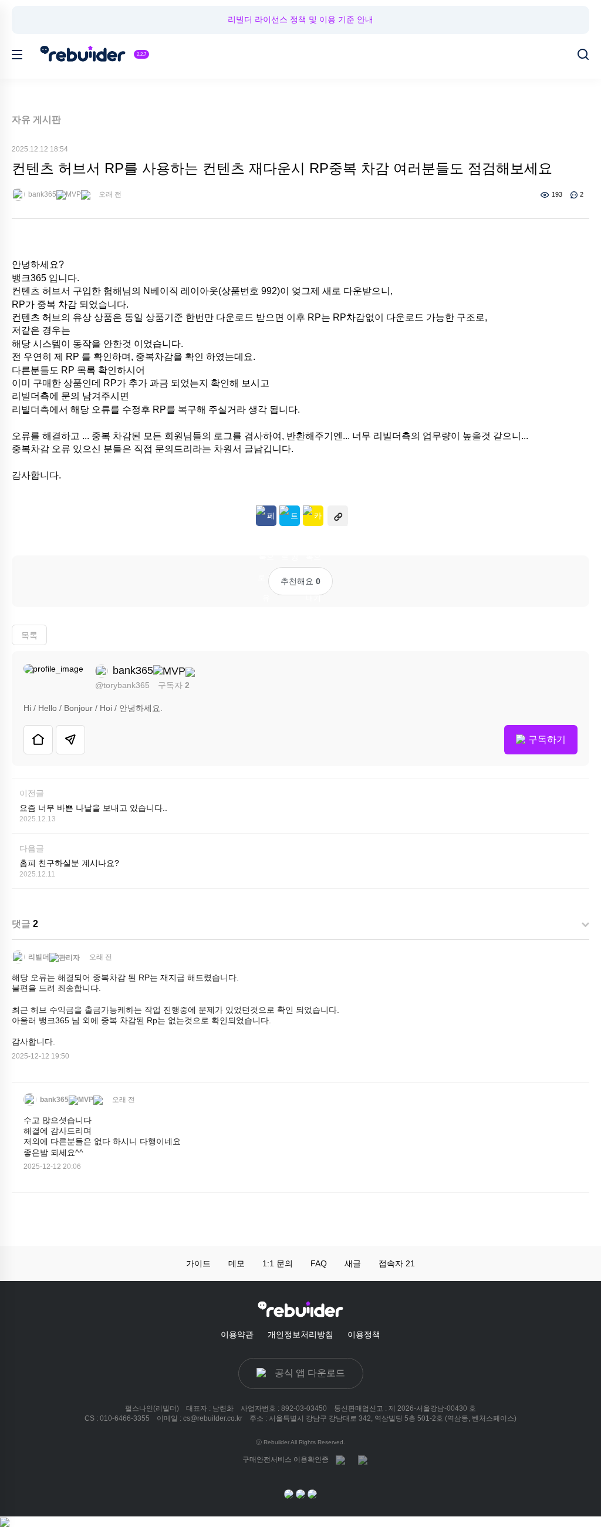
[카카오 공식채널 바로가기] (288, 1493)
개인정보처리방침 (300, 1334)
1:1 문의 (277, 1263)
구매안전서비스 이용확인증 (285, 1459)
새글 (353, 1263)
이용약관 (237, 1334)
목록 (29, 635)
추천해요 (300, 581)
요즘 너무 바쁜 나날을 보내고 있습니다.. (93, 808)
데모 (236, 1263)
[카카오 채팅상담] (300, 1493)
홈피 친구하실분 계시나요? (69, 863)
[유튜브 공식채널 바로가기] (312, 1493)
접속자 (397, 1263)
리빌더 (37, 957)
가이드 (198, 1263)
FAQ (318, 1263)
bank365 (41, 194)
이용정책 (363, 1334)
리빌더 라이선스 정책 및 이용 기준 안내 (300, 19)
